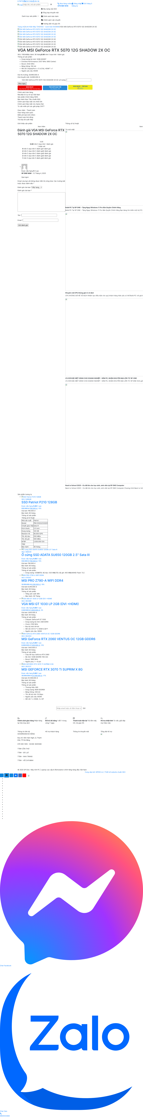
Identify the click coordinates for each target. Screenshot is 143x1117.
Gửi (84, 708)
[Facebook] (20, 775)
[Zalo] (16, 775)
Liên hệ (36, 1)
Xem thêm (41, 126)
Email (20, 220)
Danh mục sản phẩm (29, 16)
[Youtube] (24, 775)
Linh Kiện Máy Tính (33, 27)
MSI (58, 27)
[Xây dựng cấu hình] (2, 775)
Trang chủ (21, 27)
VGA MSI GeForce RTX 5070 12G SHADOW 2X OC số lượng (43, 80)
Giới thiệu (29, 1)
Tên (19, 215)
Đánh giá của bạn (25, 187)
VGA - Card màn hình (48, 27)
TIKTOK (21, 1)
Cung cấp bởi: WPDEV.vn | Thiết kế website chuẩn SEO (105, 772)
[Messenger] (11, 775)
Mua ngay (22, 83)
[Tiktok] (29, 775)
